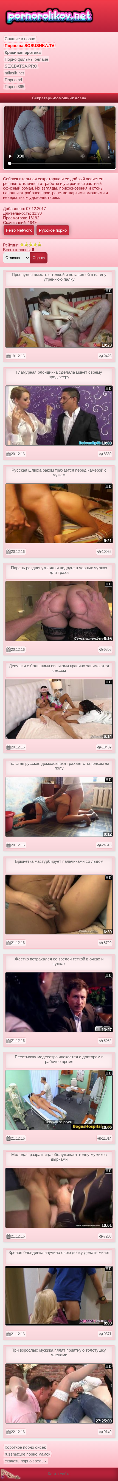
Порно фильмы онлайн (26, 59)
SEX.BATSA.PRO (21, 66)
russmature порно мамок (27, 1454)
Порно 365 (14, 86)
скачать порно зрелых (26, 1461)
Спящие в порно (20, 38)
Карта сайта (59, 1473)
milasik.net (14, 73)
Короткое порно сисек (25, 1447)
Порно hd (13, 79)
